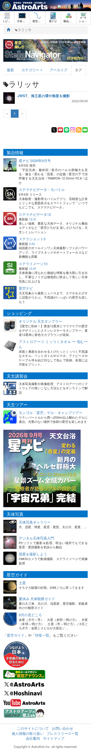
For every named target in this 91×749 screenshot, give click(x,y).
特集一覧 (42, 635)
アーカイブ (58, 69)
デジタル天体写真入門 (36, 538)
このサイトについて (33, 728)
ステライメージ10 (33, 263)
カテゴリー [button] (30, 69)
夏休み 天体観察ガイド (37, 598)
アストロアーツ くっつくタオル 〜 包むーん (53, 344)
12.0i (32, 219)
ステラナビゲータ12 (35, 214)
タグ (78, 69)
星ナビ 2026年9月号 (35, 160)
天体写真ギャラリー (35, 522)
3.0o (32, 243)
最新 (10, 69)
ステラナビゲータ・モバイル (42, 189)
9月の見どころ (30, 614)
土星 (22, 582)
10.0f (32, 268)
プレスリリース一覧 (62, 733)
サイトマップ (53, 738)
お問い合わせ (62, 728)
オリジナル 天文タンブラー (40, 321)
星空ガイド (16, 635)
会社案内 (33, 738)
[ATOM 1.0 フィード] (79, 129)
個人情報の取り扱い (28, 733)
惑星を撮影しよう (33, 553)
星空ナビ (26, 288)
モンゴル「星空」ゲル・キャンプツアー (50, 412)
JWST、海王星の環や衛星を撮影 (43, 96)
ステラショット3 (32, 238)
